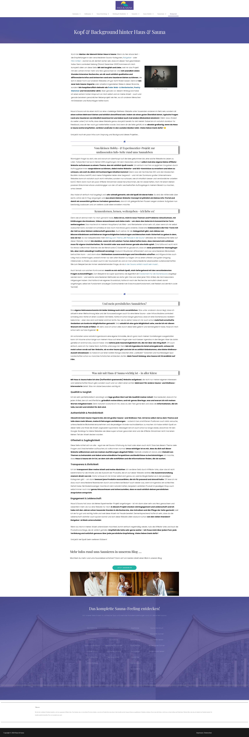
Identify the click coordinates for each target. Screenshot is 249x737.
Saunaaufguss (135, 663)
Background (173, 14)
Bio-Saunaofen (113, 657)
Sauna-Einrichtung (102, 14)
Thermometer (135, 634)
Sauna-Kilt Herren (156, 640)
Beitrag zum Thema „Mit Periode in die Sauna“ (125, 238)
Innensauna (75, 14)
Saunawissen (160, 14)
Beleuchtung (135, 640)
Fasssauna (114, 634)
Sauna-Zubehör (147, 14)
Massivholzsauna (92, 634)
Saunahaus (113, 640)
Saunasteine (135, 669)
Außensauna (87, 14)
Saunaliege (135, 651)
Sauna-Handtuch (156, 628)
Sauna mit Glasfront (92, 645)
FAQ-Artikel (76, 61)
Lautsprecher (135, 645)
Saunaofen (134, 14)
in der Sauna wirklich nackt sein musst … (142, 264)
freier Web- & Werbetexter (120, 87)
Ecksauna (92, 640)
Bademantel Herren (156, 651)
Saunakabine (92, 628)
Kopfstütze (135, 628)
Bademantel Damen (157, 645)
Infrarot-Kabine (92, 663)
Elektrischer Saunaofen (113, 645)
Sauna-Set (135, 657)
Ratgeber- (127, 57)
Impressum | (200, 733)
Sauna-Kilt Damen (157, 634)
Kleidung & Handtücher (119, 14)
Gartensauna (114, 628)
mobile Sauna (92, 651)
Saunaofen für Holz (114, 651)
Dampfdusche (92, 657)
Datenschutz (208, 733)
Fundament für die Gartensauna (153, 274)
